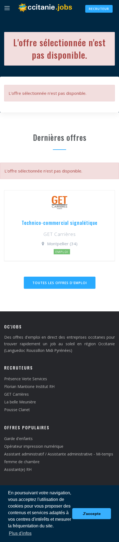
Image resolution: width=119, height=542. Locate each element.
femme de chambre (22, 461)
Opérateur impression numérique (33, 446)
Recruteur (99, 9)
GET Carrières (16, 394)
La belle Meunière (20, 402)
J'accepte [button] (92, 513)
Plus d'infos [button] (20, 533)
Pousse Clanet (17, 409)
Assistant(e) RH (18, 469)
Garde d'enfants (18, 438)
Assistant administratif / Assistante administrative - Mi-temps (58, 454)
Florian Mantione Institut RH (29, 386)
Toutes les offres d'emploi (59, 283)
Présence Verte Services (25, 378)
